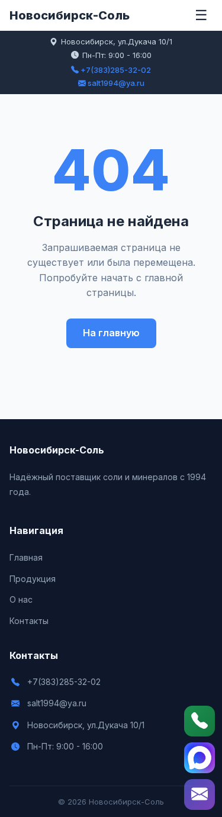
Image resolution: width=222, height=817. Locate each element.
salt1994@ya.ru (115, 83)
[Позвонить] (199, 721)
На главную (111, 333)
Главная (26, 557)
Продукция (32, 579)
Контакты (29, 621)
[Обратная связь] (199, 794)
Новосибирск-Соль (69, 15)
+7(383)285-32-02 (115, 70)
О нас (21, 599)
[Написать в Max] (199, 757)
